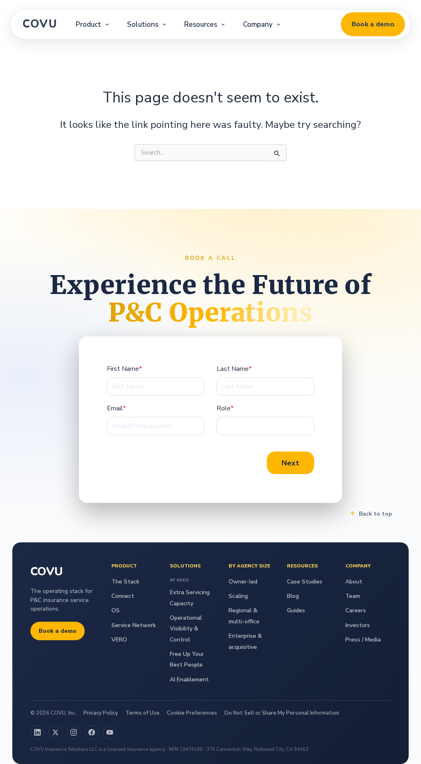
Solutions (142, 24)
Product (88, 24)
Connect (122, 596)
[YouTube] (110, 732)
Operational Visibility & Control (186, 629)
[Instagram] (74, 732)
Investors (357, 625)
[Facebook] (92, 732)
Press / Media (363, 640)
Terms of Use (142, 713)
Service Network (133, 625)
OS (115, 610)
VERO (119, 640)
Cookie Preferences (192, 713)
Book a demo (373, 24)
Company (258, 24)
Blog (293, 596)
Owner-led (243, 582)
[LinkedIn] (37, 732)
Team (352, 596)
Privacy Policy (100, 713)
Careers (355, 610)
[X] (55, 732)
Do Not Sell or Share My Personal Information (281, 713)
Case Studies (304, 582)
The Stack (125, 582)
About (353, 582)
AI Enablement (189, 679)
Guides (296, 610)
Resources (200, 24)
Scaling (238, 596)
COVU (40, 24)
